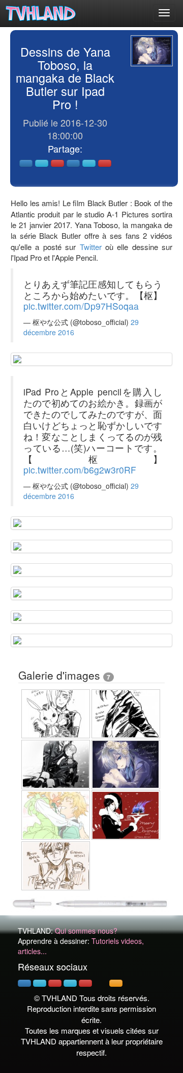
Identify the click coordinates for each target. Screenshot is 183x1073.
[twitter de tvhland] (39, 983)
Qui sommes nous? (86, 931)
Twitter (91, 246)
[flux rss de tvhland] (116, 983)
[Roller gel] (91, 902)
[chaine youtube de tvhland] (85, 983)
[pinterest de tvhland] (55, 983)
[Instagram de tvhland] (70, 983)
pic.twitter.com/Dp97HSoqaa (81, 306)
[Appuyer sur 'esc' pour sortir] (152, 50)
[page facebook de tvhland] (24, 983)
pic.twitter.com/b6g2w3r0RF (79, 469)
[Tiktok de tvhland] (100, 983)
